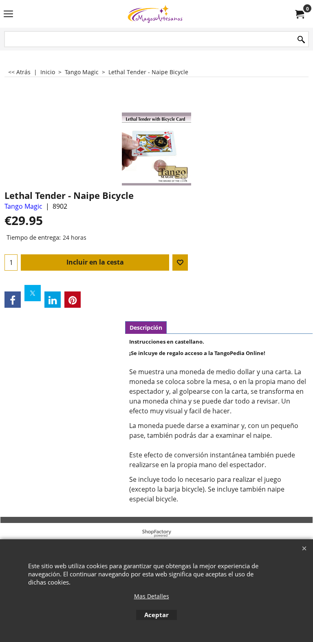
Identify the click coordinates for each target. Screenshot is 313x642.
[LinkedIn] (52, 299)
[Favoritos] (180, 262)
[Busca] (301, 39)
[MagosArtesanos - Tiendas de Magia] (155, 14)
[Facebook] (12, 299)
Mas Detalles (151, 596)
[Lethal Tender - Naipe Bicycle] (156, 149)
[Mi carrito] (299, 14)
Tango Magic (23, 206)
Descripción (146, 327)
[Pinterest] (72, 299)
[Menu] (8, 14)
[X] (32, 293)
